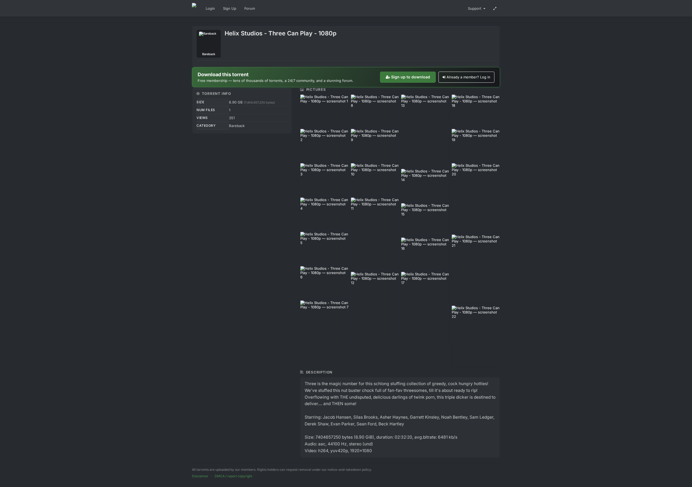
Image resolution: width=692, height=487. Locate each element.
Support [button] (475, 8)
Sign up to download (410, 77)
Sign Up (229, 8)
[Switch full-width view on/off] (495, 8)
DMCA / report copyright (233, 476)
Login (210, 8)
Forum (249, 8)
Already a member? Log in (468, 77)
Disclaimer (200, 476)
